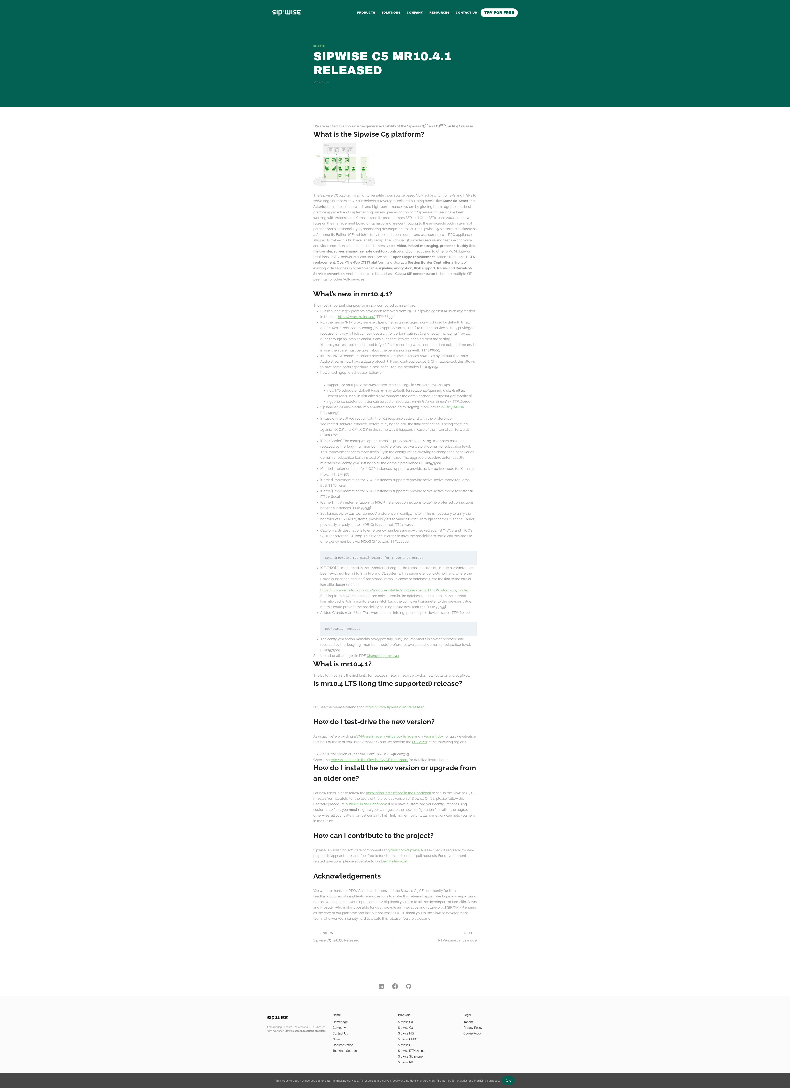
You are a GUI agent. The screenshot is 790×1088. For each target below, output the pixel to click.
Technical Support (345, 1050)
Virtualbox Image (400, 736)
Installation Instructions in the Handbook (398, 793)
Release (319, 46)
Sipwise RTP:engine (411, 1050)
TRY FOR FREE (499, 13)
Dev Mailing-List (394, 861)
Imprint (468, 1022)
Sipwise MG (406, 1033)
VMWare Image (369, 736)
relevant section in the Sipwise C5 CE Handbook (369, 760)
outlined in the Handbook (366, 804)
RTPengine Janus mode (457, 936)
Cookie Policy (473, 1033)
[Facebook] (395, 986)
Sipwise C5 (405, 1022)
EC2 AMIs (419, 742)
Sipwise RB (405, 1062)
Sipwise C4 (405, 1027)
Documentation (343, 1045)
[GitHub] (409, 986)
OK (508, 1080)
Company (339, 1027)
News (336, 1039)
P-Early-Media (452, 407)
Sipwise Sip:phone (410, 1056)
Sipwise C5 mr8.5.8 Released (336, 936)
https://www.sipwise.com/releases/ (394, 707)
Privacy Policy (473, 1027)
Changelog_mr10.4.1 (383, 656)
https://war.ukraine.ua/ (356, 317)
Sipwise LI (404, 1045)
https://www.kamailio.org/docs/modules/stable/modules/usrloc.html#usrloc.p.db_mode (393, 590)
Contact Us (340, 1033)
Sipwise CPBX (407, 1039)
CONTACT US (466, 12)
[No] (785, 1080)
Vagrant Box (434, 736)
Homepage (340, 1022)
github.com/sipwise (404, 850)
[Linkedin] (381, 986)
